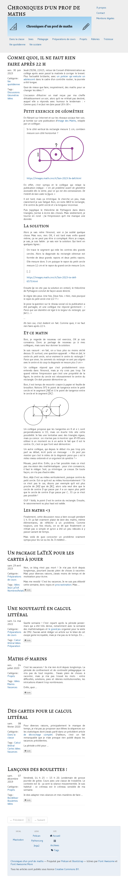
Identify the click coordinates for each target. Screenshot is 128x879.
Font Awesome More (22, 864)
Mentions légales (105, 18)
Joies (30, 39)
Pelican (36, 835)
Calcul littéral (13, 641)
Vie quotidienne (17, 44)
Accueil (56, 835)
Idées (10, 98)
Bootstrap (77, 861)
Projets (83, 39)
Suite (28, 590)
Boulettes (12, 800)
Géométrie (13, 95)
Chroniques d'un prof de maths (43, 11)
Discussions (13, 92)
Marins (11, 684)
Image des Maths (66, 120)
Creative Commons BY (67, 869)
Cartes (10, 748)
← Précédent (17, 819)
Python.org (37, 840)
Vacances (12, 687)
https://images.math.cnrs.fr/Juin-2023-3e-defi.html (54, 178)
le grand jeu (54, 629)
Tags (56, 850)
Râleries (95, 39)
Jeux (9, 587)
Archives (54, 845)
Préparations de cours (64, 39)
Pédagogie (42, 39)
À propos (101, 7)
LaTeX (15, 587)
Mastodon (18, 839)
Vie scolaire (35, 44)
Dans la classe (16, 39)
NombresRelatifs (16, 590)
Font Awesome (106, 861)
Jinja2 (36, 845)
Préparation (13, 645)
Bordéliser (12, 797)
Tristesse (108, 39)
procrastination (63, 584)
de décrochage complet (38, 734)
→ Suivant (39, 819)
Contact (100, 12)
